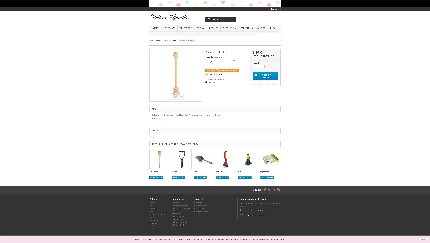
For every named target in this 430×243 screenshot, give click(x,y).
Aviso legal (176, 213)
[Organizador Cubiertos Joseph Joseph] (270, 159)
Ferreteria (247, 28)
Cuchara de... (154, 172)
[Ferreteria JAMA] (170, 17)
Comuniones (153, 223)
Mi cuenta (199, 199)
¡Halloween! (153, 229)
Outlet (261, 28)
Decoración (229, 28)
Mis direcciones (199, 208)
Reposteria (186, 28)
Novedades (169, 28)
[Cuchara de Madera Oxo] (159, 159)
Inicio (155, 28)
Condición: (209, 57)
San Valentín (153, 220)
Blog (273, 28)
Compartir (220, 74)
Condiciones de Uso (179, 216)
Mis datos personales (201, 211)
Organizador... (265, 172)
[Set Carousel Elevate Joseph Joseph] (248, 159)
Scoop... (197, 172)
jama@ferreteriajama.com (256, 215)
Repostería (153, 208)
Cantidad (256, 63)
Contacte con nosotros (180, 205)
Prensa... (175, 172)
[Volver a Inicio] (152, 40)
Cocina (201, 28)
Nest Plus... (220, 172)
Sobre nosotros (177, 219)
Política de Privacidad (179, 222)
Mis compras (198, 203)
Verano (151, 205)
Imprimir (212, 82)
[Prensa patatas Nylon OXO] (182, 159)
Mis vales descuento (201, 205)
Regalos (213, 28)
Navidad (152, 217)
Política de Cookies (178, 225)
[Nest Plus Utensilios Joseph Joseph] (226, 159)
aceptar (422, 239)
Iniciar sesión (274, 9)
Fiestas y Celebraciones (157, 214)
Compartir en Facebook (215, 79)
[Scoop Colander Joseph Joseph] (204, 159)
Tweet (210, 74)
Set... (240, 172)
